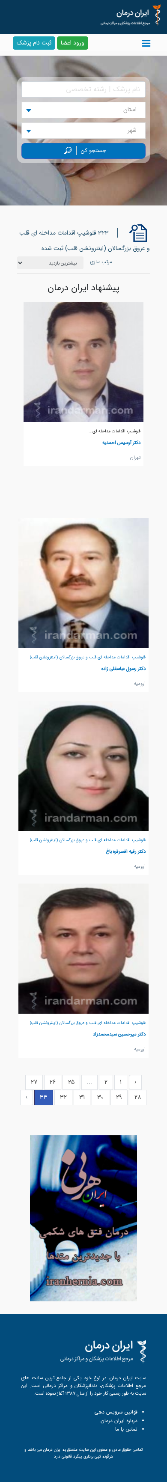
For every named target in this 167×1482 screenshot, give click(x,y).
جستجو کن (93, 150)
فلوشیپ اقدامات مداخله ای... (114, 431)
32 (63, 1097)
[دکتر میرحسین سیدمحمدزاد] (83, 948)
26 (53, 1082)
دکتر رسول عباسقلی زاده (123, 669)
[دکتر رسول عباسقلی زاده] (83, 582)
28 (137, 1097)
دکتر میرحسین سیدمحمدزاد (119, 1034)
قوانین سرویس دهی (115, 1412)
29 (119, 1097)
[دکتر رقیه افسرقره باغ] (83, 765)
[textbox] (132, 110)
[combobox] (83, 110)
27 (34, 1082)
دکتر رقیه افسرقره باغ (126, 851)
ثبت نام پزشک (34, 43)
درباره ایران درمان (119, 1421)
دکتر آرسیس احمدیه (121, 442)
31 (82, 1097)
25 (71, 1082)
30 (100, 1097)
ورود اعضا (72, 43)
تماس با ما (126, 1429)
